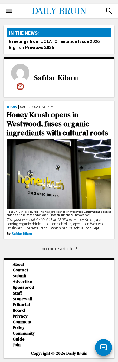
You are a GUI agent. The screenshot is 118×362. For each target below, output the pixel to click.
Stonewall (22, 299)
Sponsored (23, 287)
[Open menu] (9, 10)
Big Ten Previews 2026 (31, 47)
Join (17, 345)
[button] (108, 10)
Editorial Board (21, 307)
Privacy (20, 316)
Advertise (22, 282)
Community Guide (24, 336)
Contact (20, 270)
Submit (19, 276)
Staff (17, 293)
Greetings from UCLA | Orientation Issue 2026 (54, 41)
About (18, 264)
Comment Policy (22, 325)
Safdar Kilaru (56, 78)
